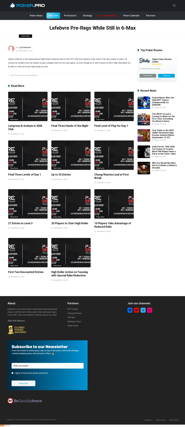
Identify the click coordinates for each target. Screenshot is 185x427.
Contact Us (148, 420)
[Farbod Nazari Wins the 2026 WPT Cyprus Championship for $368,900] (144, 108)
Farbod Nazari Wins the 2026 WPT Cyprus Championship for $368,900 (163, 101)
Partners (150, 15)
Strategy (87, 15)
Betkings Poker (74, 321)
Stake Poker (72, 325)
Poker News (36, 15)
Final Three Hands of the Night (69, 125)
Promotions (70, 15)
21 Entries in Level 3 (20, 223)
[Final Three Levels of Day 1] (28, 155)
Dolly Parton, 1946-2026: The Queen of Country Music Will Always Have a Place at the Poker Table (164, 150)
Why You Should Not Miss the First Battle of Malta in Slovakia (164, 165)
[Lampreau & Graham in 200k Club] (28, 106)
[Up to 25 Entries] (71, 155)
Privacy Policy (174, 420)
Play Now (166, 76)
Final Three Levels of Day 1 (24, 174)
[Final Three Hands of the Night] (71, 106)
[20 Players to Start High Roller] (71, 204)
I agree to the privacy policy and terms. (31, 373)
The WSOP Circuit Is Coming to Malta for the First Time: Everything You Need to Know (163, 117)
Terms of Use (160, 420)
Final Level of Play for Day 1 (111, 125)
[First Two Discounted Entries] (28, 252)
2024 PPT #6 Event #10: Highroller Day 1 (25, 75)
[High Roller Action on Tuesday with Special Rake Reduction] (71, 252)
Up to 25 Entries (61, 174)
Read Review (147, 76)
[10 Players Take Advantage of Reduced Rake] (114, 204)
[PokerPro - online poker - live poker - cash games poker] (27, 5)
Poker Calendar (131, 15)
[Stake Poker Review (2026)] (145, 62)
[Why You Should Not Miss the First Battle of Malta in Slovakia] (144, 173)
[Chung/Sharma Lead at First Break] (114, 155)
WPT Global (72, 309)
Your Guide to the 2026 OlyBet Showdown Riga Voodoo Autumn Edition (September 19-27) (163, 134)
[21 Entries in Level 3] (28, 204)
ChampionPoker (74, 313)
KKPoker (71, 317)
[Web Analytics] (5, 426)
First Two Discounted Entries (26, 272)
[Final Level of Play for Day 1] (114, 106)
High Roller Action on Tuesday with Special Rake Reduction (69, 273)
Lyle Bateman (25, 47)
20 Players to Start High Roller (69, 223)
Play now (53, 15)
